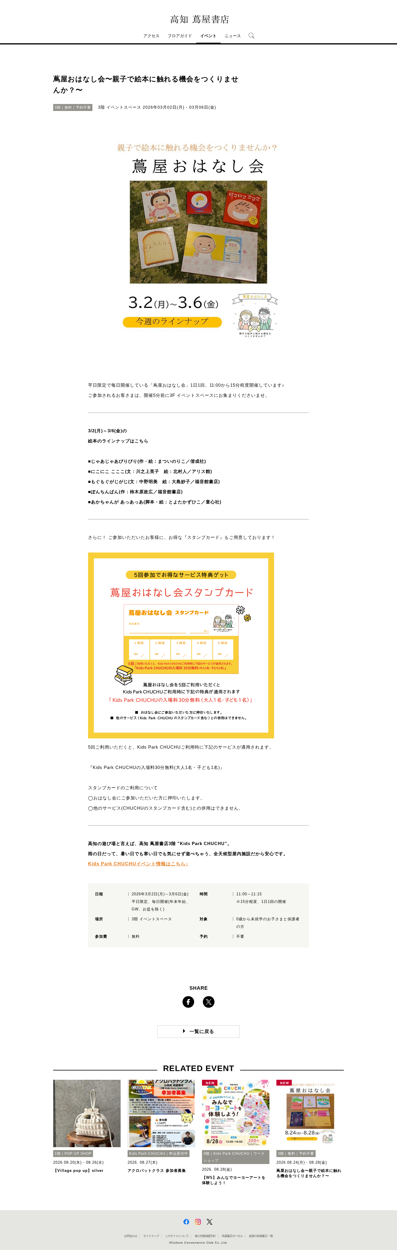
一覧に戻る (201, 1031)
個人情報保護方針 (205, 1236)
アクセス (151, 35)
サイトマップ (151, 1236)
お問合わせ (130, 1236)
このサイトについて (177, 1236)
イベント (208, 35)
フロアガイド (180, 35)
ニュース (233, 35)
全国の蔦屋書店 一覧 (261, 1236)
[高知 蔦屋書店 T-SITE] (198, 19)
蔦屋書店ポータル (232, 1236)
